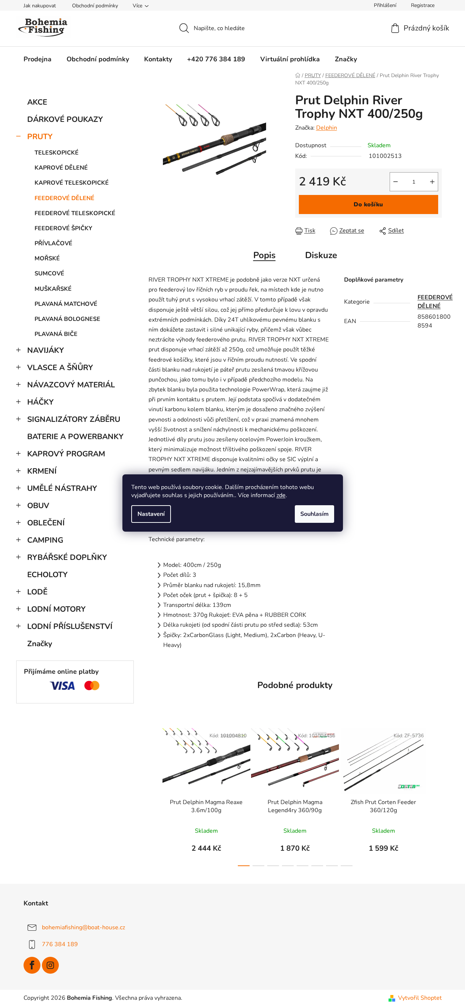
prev (154, 795)
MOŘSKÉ (47, 258)
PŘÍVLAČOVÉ (53, 243)
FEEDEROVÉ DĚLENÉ (64, 198)
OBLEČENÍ (46, 523)
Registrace (422, 5)
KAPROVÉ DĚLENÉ (61, 168)
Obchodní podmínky (95, 5)
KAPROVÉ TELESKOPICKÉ (72, 183)
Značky (39, 643)
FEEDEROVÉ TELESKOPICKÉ (75, 213)
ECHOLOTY (47, 574)
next (436, 795)
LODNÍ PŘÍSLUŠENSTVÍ (69, 626)
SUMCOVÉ (49, 273)
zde (281, 495)
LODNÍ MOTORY (56, 609)
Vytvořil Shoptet (420, 998)
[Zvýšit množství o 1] (432, 182)
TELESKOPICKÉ (57, 153)
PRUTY (40, 136)
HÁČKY (40, 402)
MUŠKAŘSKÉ (53, 289)
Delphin (326, 128)
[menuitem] (37, 59)
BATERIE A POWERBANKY (75, 436)
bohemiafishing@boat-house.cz (83, 927)
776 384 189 (60, 944)
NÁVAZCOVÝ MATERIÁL (71, 385)
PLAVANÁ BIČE (56, 334)
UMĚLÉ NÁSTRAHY (62, 488)
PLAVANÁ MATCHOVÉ (66, 304)
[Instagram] (50, 965)
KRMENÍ (42, 471)
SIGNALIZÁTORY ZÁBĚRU (73, 419)
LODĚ (37, 592)
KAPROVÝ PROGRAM (66, 454)
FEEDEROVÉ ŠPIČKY (63, 228)
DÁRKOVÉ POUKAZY (65, 119)
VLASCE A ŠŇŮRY (60, 367)
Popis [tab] (264, 255)
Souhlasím (314, 514)
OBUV (38, 505)
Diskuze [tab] (321, 255)
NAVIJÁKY (45, 350)
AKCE (37, 102)
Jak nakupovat (40, 5)
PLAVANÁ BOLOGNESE (67, 319)
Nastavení (151, 514)
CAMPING (45, 540)
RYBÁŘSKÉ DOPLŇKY (67, 557)
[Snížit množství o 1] (395, 182)
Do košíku (368, 204)
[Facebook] (32, 965)
